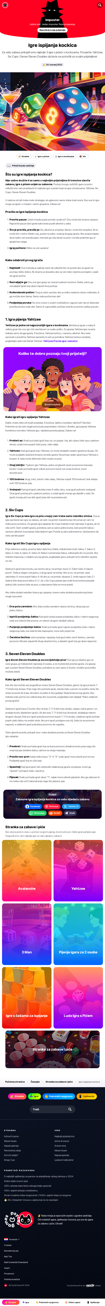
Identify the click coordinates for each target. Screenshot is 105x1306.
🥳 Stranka (23, 156)
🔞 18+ (82, 156)
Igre (57, 1130)
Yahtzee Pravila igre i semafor (60, 340)
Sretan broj (60, 1145)
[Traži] (100, 5)
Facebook (35, 806)
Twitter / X (73, 806)
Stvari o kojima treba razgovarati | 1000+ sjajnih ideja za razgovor (37, 1195)
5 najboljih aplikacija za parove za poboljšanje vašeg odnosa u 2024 (38, 1176)
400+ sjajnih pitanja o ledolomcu (21, 1190)
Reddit (57, 813)
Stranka (10, 1130)
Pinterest (53, 806)
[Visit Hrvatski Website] (19, 1220)
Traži (36, 1109)
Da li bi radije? (11, 1155)
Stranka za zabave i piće (59, 1081)
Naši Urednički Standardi (16, 1262)
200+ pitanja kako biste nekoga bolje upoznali (27, 1185)
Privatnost (9, 1273)
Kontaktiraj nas (11, 1251)
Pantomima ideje (12, 1150)
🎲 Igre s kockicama (64, 156)
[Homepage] (5, 5)
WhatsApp (39, 813)
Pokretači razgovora (19, 1170)
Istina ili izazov (11, 1136)
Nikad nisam (10, 1141)
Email (72, 813)
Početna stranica (15, 1081)
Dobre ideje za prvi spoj (16, 1181)
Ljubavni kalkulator (64, 1160)
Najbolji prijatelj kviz (65, 1136)
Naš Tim (8, 1256)
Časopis (35, 1081)
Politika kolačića (12, 1279)
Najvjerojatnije (11, 1145)
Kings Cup (9, 1160)
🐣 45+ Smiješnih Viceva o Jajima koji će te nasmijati (31, 1200)
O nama (7, 1245)
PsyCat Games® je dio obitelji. (84, 1285)
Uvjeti (7, 1268)
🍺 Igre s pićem (41, 156)
